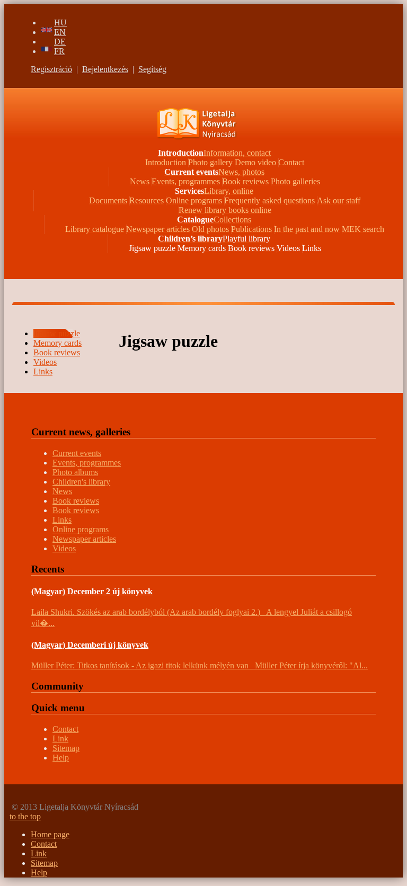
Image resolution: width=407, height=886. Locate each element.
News (62, 491)
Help (60, 757)
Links (62, 519)
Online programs (80, 529)
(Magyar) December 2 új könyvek (92, 591)
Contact (65, 728)
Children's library (81, 481)
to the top (25, 816)
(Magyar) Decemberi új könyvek (89, 644)
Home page (50, 834)
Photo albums (75, 472)
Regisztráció (51, 69)
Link (60, 738)
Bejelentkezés (105, 69)
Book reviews (75, 500)
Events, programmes (86, 462)
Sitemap (65, 748)
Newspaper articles (84, 538)
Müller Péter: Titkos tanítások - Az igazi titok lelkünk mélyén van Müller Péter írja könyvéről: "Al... (199, 665)
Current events (76, 453)
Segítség (152, 69)
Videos (64, 548)
